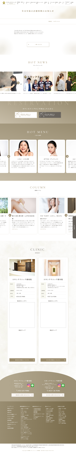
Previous (18, 82)
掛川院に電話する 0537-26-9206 (50, 115)
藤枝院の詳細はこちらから (22, 360)
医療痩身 (23, 416)
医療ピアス (48, 413)
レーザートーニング (25, 429)
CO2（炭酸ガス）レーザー (26, 432)
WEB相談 (74, 227)
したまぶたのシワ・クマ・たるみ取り (39, 417)
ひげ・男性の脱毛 (24, 427)
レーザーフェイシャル (25, 431)
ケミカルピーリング (25, 436)
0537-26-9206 (52, 296)
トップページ (10, 406)
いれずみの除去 (49, 411)
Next (57, 82)
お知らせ (60, 3)
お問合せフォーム (11, 424)
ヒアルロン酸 (24, 425)
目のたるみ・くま (62, 415)
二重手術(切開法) (37, 409)
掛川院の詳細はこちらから (53, 360)
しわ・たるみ (24, 411)
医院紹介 (56, 3)
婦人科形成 (48, 419)
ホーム (24, 3)
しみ (22, 409)
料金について (10, 408)
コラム (63, 3)
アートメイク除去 (24, 438)
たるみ (22, 413)
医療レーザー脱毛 (24, 408)
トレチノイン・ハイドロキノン (26, 434)
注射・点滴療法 (24, 417)
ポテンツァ (23, 421)
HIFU (22, 420)
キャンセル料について (12, 422)
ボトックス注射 (24, 424)
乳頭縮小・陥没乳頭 (50, 420)
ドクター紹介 (52, 3)
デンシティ (23, 423)
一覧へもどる (38, 44)
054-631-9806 (20, 296)
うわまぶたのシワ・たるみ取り (39, 414)
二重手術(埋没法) (37, 408)
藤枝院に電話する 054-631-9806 (26, 115)
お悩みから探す (32, 3)
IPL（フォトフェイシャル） (26, 419)
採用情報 (72, 3)
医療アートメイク (24, 437)
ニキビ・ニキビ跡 (24, 415)
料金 (48, 3)
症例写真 (45, 3)
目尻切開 (35, 412)
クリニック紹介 (11, 416)
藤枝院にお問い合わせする (23, 395)
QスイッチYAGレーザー (26, 428)
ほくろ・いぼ (24, 412)
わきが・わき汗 (49, 421)
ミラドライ (48, 412)
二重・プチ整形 (62, 413)
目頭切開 (35, 411)
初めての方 (27, 3)
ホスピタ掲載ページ (12, 414)
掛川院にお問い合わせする (53, 395)
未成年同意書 (10, 428)
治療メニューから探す (39, 3)
